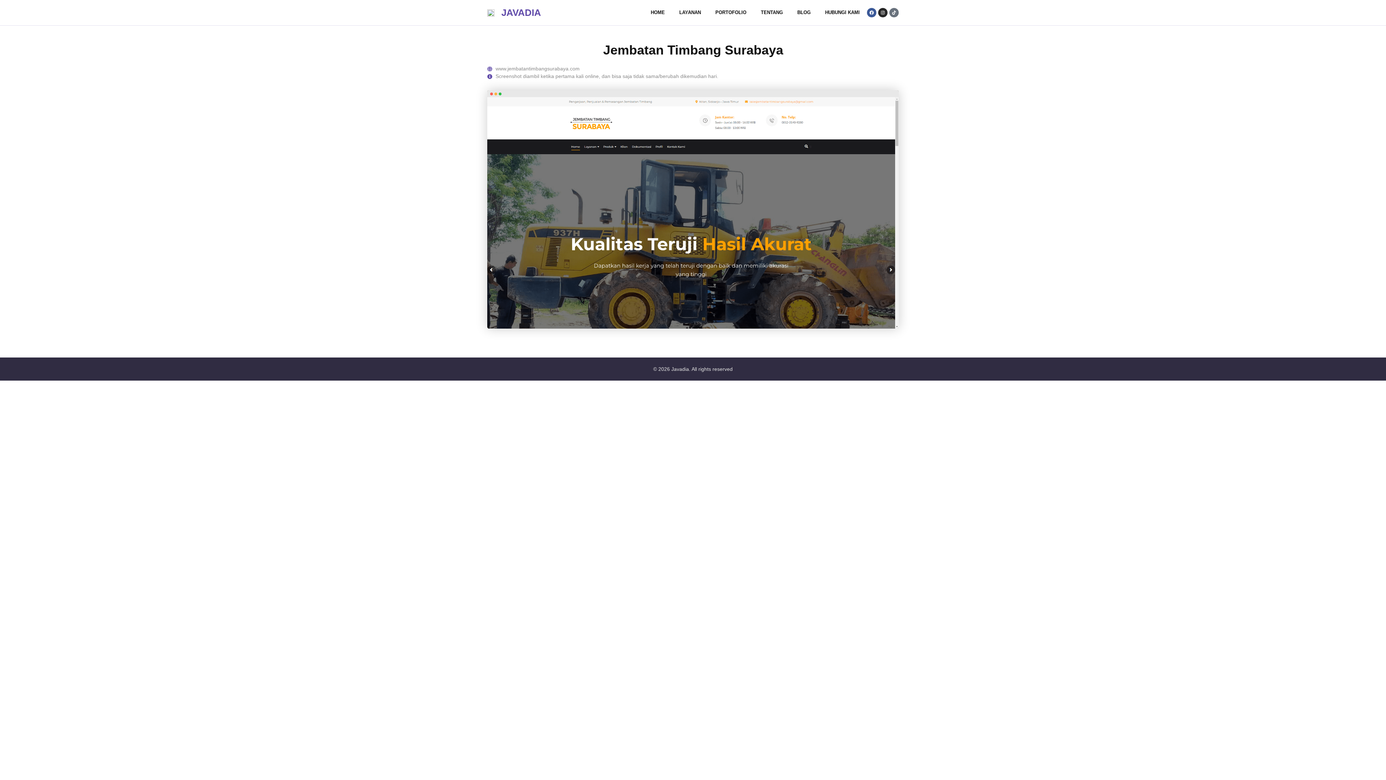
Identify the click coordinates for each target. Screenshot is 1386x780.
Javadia (680, 369)
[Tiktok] (894, 12)
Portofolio (730, 12)
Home (658, 12)
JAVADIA (521, 12)
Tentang (772, 12)
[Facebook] (871, 12)
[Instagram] (883, 12)
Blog (804, 12)
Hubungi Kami (842, 12)
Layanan (690, 12)
